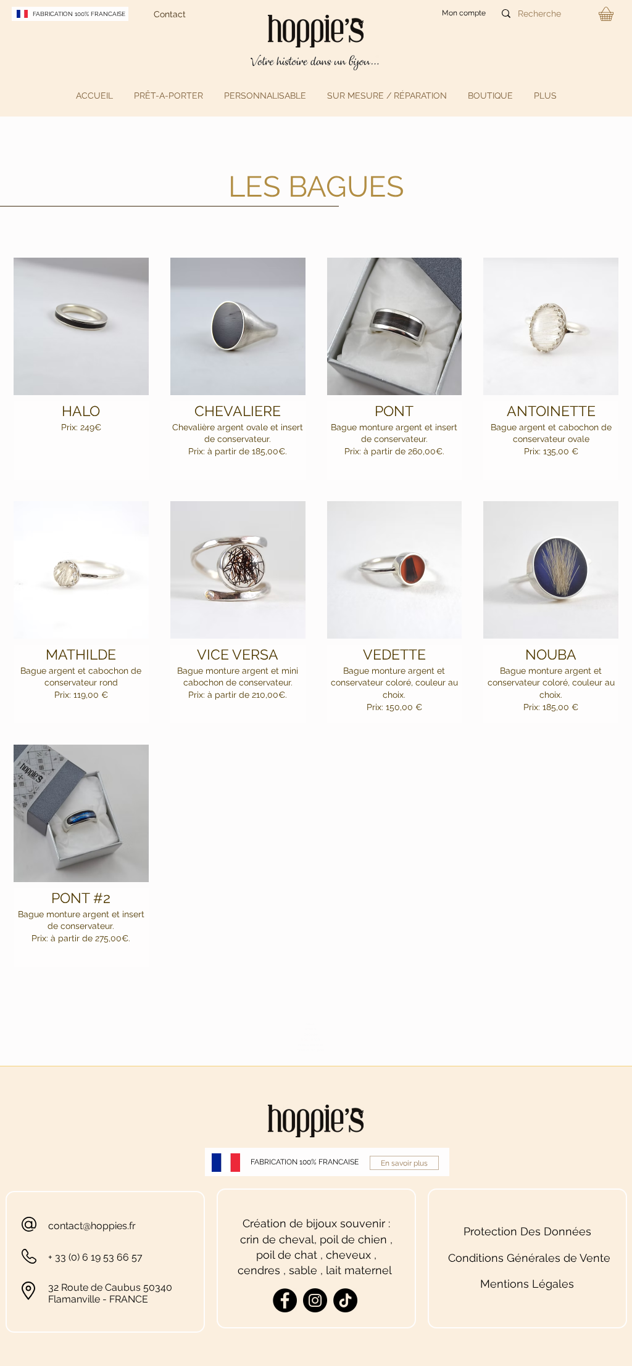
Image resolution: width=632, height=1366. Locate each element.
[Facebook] (285, 1300)
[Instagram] (315, 1300)
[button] (168, 95)
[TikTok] (345, 1300)
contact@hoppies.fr (92, 1226)
